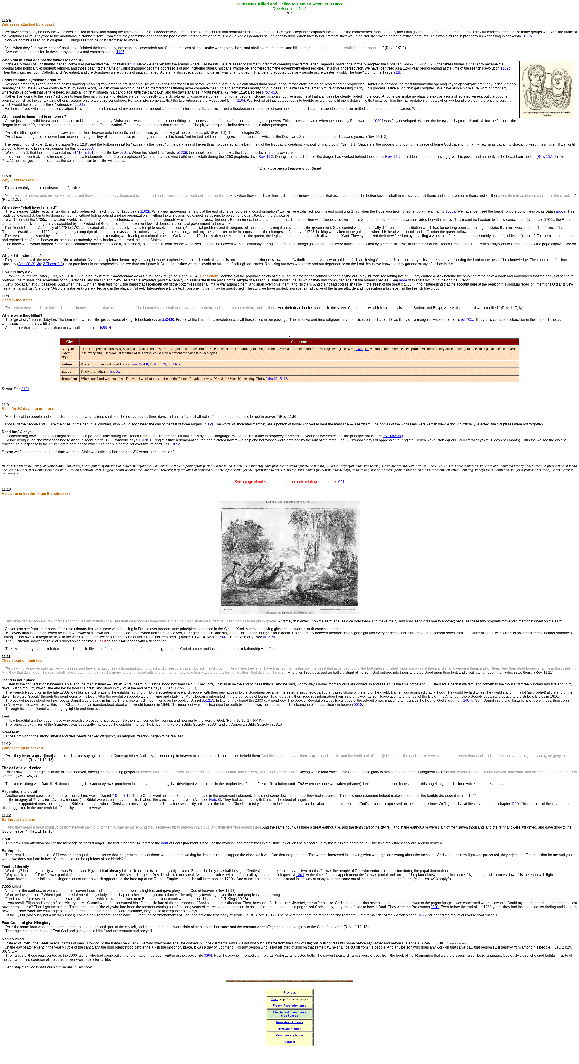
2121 (25, 389)
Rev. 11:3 (265, 157)
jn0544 (220, 637)
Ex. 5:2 (115, 371)
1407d (468, 700)
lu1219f (269, 637)
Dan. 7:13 (123, 795)
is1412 (77, 152)
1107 (120, 52)
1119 (515, 804)
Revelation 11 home (289, 1022)
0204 (379, 121)
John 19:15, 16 (276, 379)
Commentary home (289, 1035)
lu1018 (89, 152)
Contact (289, 1042)
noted (27, 121)
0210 (131, 64)
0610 (358, 704)
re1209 (181, 152)
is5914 (105, 328)
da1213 (208, 700)
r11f (397, 72)
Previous (289, 992)
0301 (435, 907)
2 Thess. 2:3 (53, 264)
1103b (527, 36)
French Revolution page (289, 1005)
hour (164, 843)
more (403, 280)
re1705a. (468, 320)
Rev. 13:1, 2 (547, 157)
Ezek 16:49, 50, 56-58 (166, 364)
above (561, 211)
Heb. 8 (214, 800)
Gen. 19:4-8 (139, 364)
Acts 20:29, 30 (29, 264)
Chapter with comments (289, 1012)
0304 (208, 955)
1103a (80, 104)
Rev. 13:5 (392, 157)
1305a (450, 211)
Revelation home (289, 1028)
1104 (241, 100)
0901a (125, 152)
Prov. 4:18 (270, 92)
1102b (505, 68)
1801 (300, 875)
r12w (421, 915)
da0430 (168, 320)
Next (274, 999)
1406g (208, 424)
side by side (289, 1015)
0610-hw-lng (393, 436)
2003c (90, 148)
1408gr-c (362, 349)
